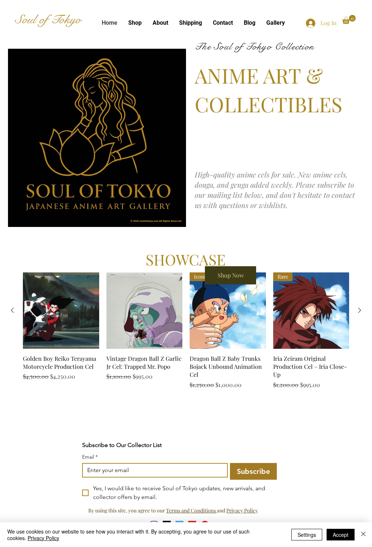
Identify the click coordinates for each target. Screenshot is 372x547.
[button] (349, 19)
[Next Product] (359, 310)
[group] (186, 335)
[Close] (363, 534)
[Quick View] (61, 310)
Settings (307, 534)
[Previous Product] (12, 310)
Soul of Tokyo (48, 19)
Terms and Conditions (191, 510)
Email (90, 457)
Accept (340, 534)
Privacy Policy (242, 510)
